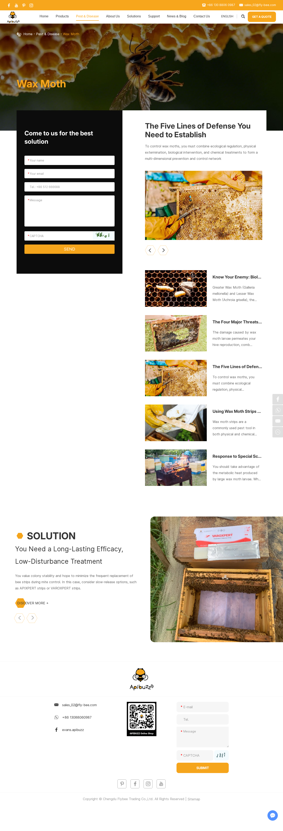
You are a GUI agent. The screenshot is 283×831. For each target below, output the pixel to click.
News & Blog (176, 16)
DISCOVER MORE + (33, 603)
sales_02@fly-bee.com (260, 5)
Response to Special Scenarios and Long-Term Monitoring (237, 456)
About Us (113, 16)
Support (154, 16)
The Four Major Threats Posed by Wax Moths (237, 321)
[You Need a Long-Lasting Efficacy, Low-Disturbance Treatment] (216, 579)
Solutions (134, 16)
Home (44, 16)
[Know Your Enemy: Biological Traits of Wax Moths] (176, 288)
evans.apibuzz (73, 730)
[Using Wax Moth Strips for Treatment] (176, 423)
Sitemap (193, 799)
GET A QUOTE (262, 16)
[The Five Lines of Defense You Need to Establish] (203, 205)
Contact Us (202, 16)
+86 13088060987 (77, 717)
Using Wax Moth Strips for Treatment (237, 411)
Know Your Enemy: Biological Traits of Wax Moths (237, 277)
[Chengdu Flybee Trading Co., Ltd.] (13, 17)
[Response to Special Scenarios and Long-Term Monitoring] (176, 467)
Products (62, 16)
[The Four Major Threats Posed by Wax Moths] (176, 333)
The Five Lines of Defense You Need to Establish (198, 130)
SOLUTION (51, 535)
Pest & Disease (87, 16)
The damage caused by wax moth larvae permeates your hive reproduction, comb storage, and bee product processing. (234, 339)
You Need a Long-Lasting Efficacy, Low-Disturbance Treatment (69, 555)
